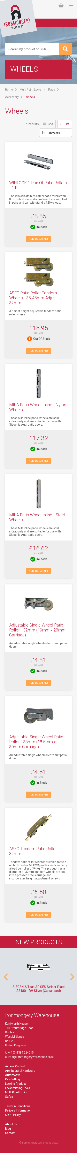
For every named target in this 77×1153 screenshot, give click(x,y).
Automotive (13, 1075)
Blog (8, 1128)
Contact (10, 1133)
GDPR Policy (13, 1114)
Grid (50, 124)
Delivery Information (18, 1110)
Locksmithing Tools (17, 1088)
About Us (11, 1124)
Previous (5, 975)
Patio (51, 89)
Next (72, 975)
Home (9, 89)
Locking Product (15, 1083)
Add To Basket (38, 238)
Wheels (30, 97)
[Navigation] (71, 5)
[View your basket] (62, 5)
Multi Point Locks (30, 89)
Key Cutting (12, 1079)
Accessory (12, 97)
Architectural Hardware (20, 1070)
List (67, 124)
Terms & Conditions (17, 1106)
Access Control (15, 1066)
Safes (9, 1096)
